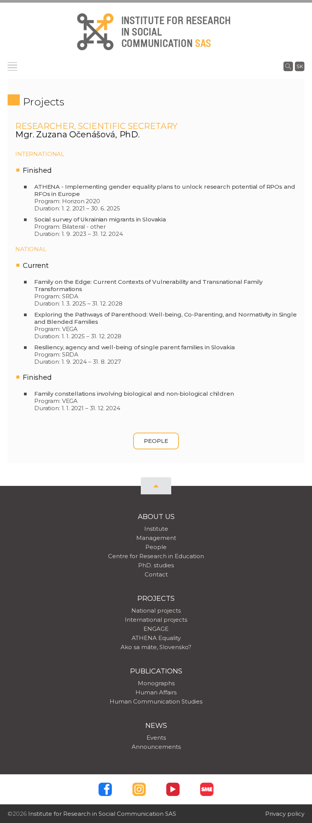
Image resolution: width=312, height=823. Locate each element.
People (156, 440)
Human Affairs (156, 692)
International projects (156, 619)
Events (156, 737)
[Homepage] (95, 31)
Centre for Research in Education (156, 556)
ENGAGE (156, 628)
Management (156, 537)
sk (299, 66)
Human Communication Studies (156, 701)
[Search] (288, 66)
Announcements (156, 746)
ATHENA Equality (156, 638)
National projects (156, 610)
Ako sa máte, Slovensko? (156, 647)
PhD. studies (156, 565)
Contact (156, 574)
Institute (156, 528)
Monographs (156, 683)
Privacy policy (284, 813)
